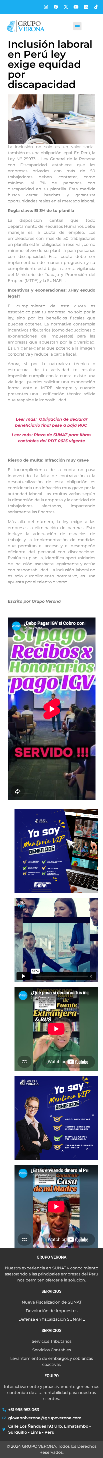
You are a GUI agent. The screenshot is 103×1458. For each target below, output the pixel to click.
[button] (77, 26)
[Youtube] (76, 7)
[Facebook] (56, 7)
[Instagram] (46, 7)
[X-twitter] (66, 7)
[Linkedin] (86, 7)
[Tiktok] (96, 7)
